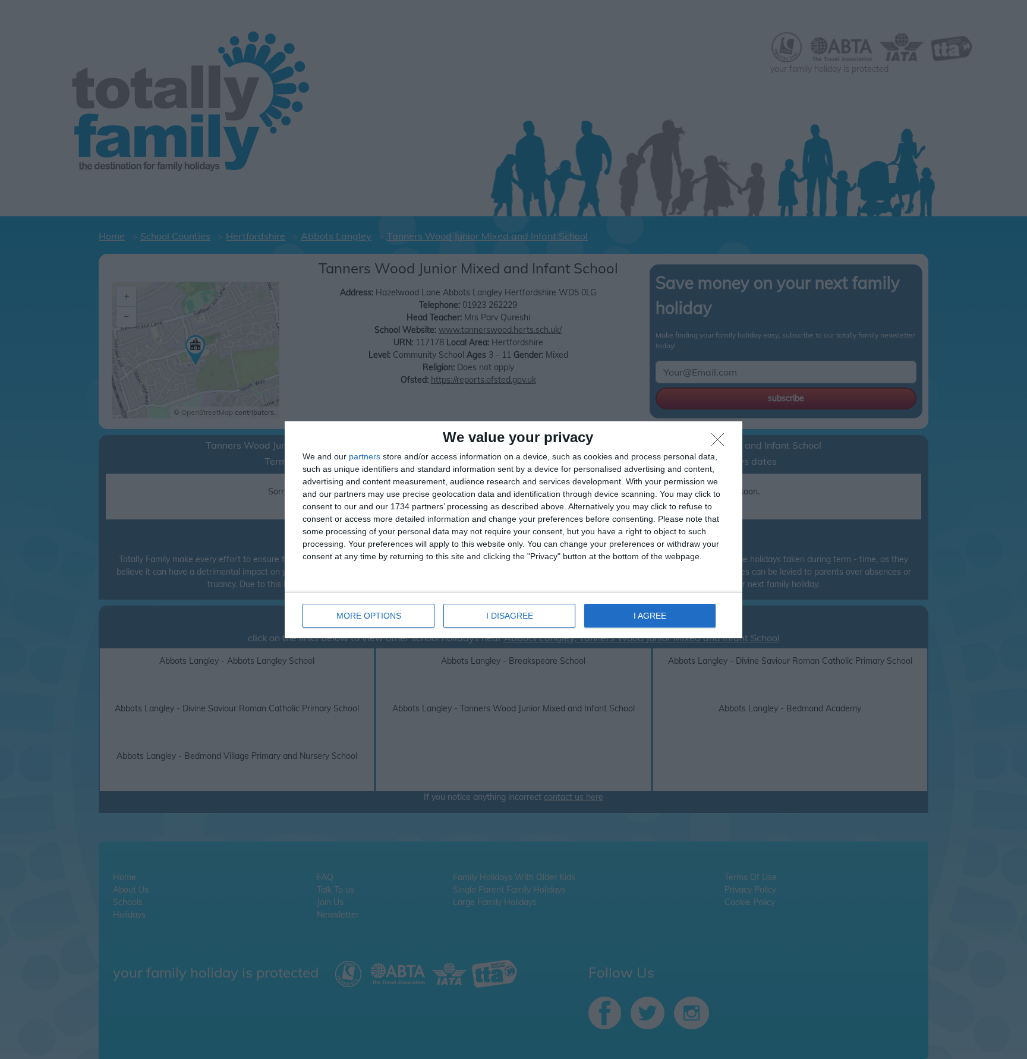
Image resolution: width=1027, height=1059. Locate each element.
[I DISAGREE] (720, 442)
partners (364, 456)
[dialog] (513, 529)
